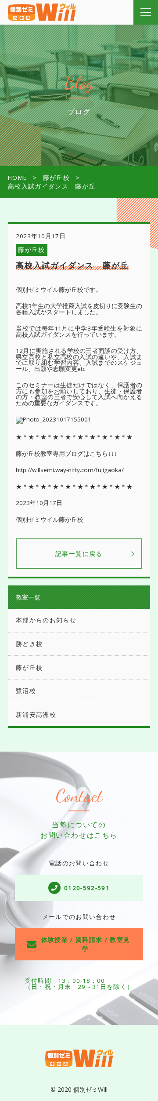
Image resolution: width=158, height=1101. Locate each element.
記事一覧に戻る (79, 553)
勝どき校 (29, 644)
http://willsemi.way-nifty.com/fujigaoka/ (70, 470)
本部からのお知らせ (46, 620)
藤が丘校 (31, 250)
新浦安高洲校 (36, 715)
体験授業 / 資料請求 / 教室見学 (85, 944)
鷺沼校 (26, 691)
